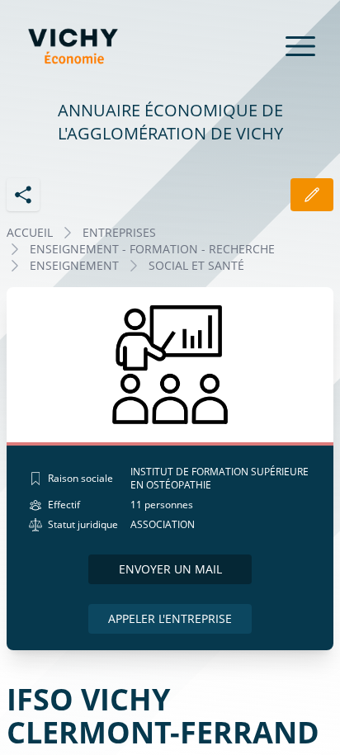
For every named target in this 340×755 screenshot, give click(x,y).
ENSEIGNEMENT (74, 265)
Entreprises (119, 232)
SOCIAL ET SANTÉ (196, 265)
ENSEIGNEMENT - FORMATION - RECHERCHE (152, 249)
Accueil (30, 232)
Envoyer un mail (170, 569)
